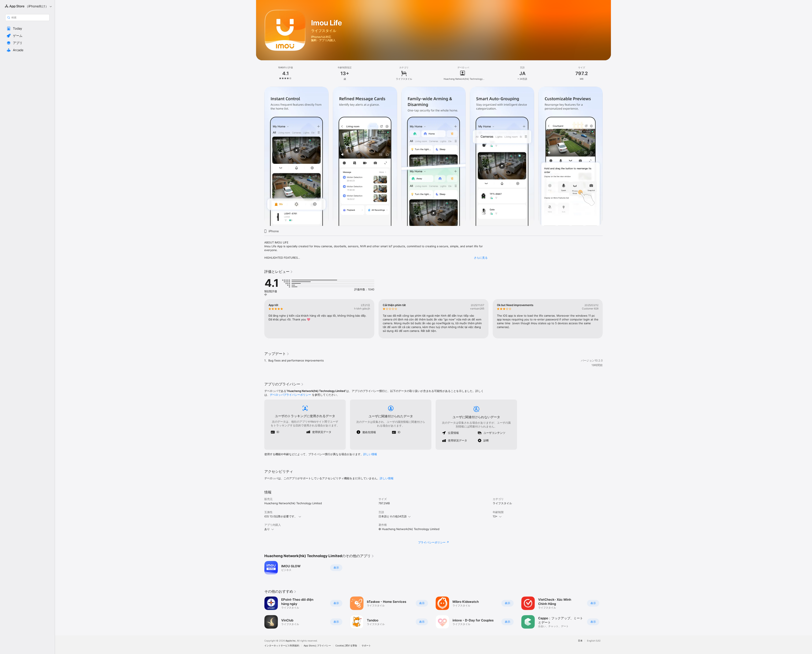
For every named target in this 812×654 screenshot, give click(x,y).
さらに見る (481, 257)
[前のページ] (260, 156)
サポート (366, 645)
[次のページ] (607, 156)
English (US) (594, 641)
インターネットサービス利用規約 (281, 645)
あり (267, 529)
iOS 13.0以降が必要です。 (280, 516)
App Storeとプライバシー (317, 645)
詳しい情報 (370, 454)
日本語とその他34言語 (393, 516)
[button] (27, 28)
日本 (580, 641)
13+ (495, 516)
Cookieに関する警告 (346, 645)
